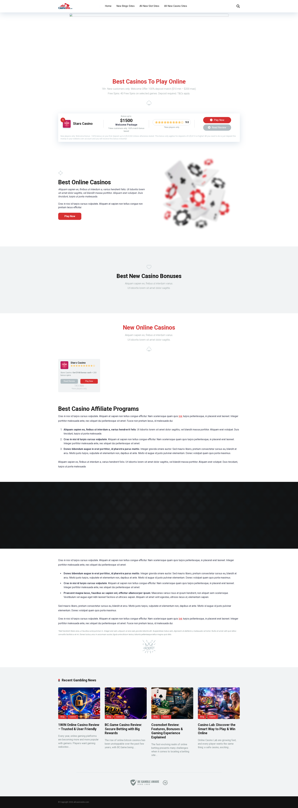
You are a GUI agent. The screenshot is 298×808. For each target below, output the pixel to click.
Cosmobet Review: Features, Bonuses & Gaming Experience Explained (167, 731)
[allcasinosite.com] (65, 5)
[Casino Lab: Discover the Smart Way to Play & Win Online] (219, 703)
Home (108, 6)
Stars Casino (83, 124)
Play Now (218, 120)
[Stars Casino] (67, 126)
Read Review (218, 127)
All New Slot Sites (149, 6)
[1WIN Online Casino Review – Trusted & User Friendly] (79, 703)
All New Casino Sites (175, 6)
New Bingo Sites (125, 6)
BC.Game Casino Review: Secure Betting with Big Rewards (123, 729)
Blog (62, 717)
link (180, 416)
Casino (73, 717)
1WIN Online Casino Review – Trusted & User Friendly (78, 727)
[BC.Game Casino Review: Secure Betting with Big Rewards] (126, 703)
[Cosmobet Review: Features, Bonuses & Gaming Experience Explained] (172, 703)
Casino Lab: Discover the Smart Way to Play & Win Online (216, 729)
